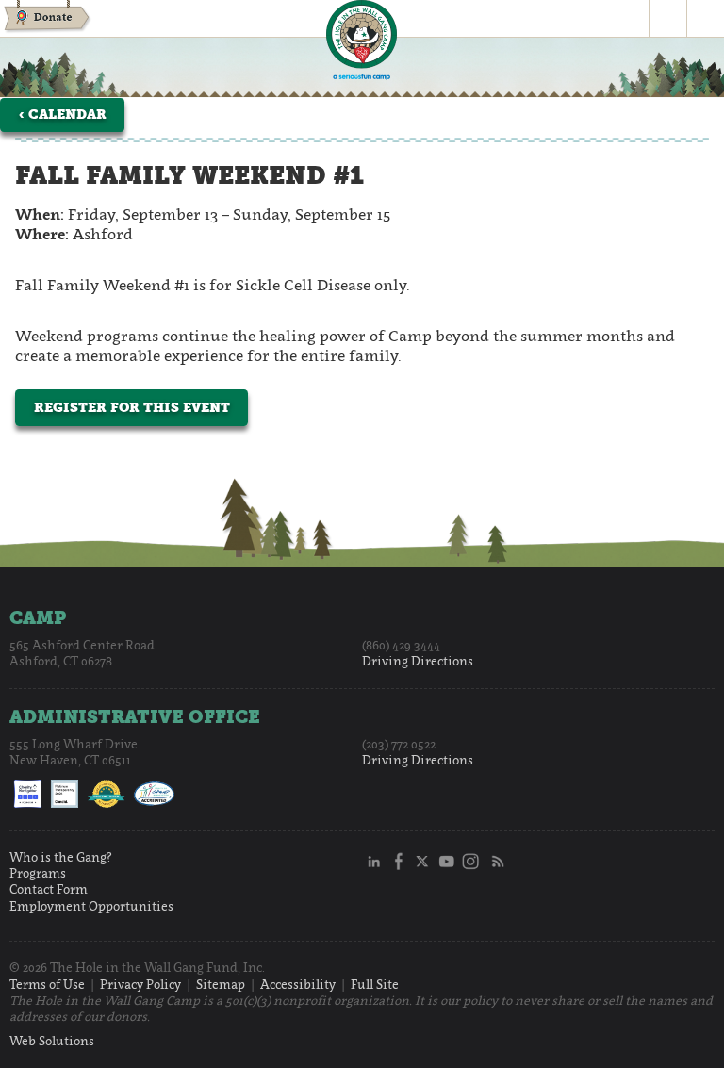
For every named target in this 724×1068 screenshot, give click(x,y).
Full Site (375, 985)
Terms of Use (47, 985)
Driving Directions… (421, 661)
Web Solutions (51, 1041)
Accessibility (298, 985)
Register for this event (132, 408)
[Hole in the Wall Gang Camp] (362, 43)
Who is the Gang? (60, 857)
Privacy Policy (140, 985)
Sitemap (220, 985)
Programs (37, 873)
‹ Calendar (63, 115)
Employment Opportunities (91, 906)
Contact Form (48, 889)
